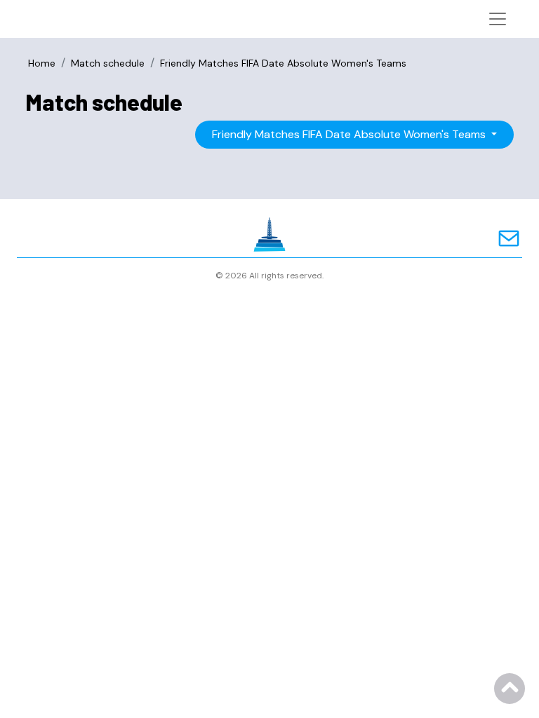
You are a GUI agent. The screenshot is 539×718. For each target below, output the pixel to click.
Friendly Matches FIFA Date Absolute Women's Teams (350, 134)
